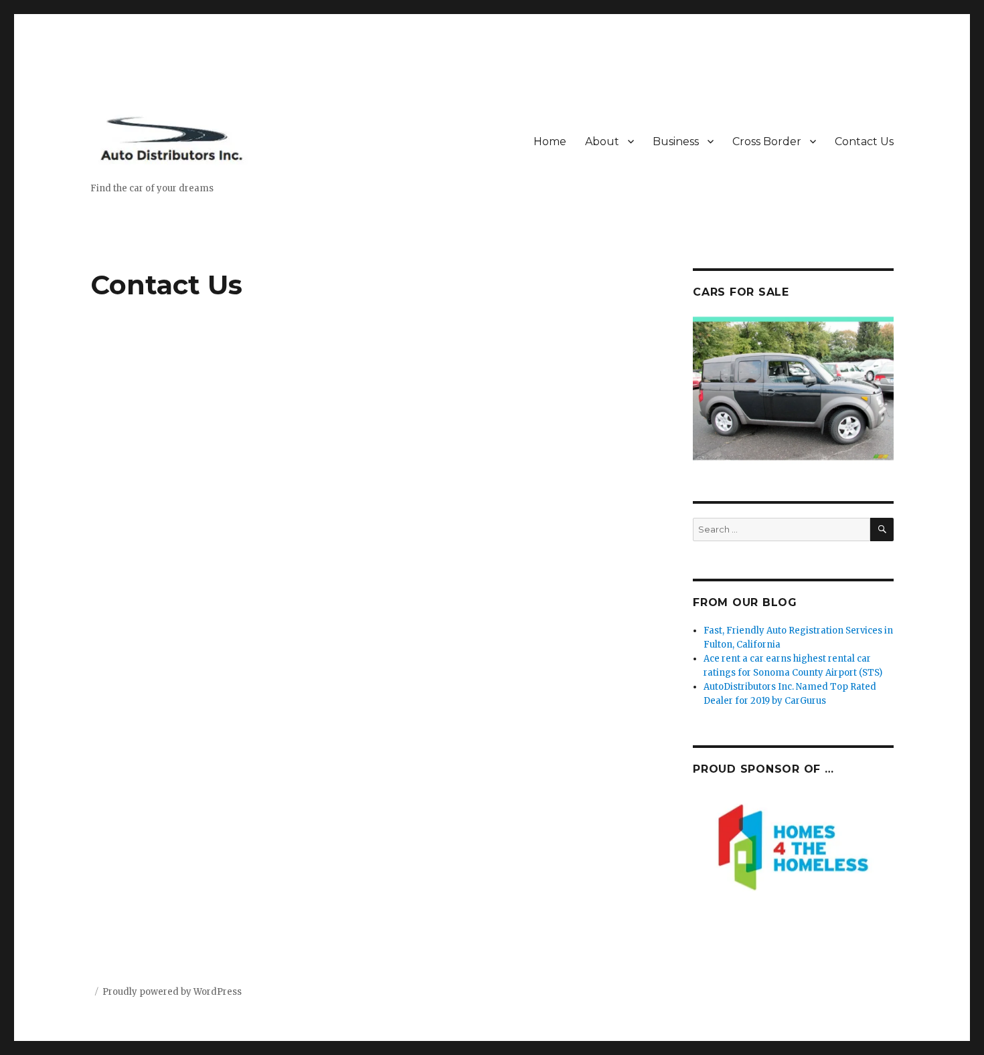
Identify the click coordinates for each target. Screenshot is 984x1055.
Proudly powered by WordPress (172, 991)
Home (550, 141)
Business (676, 141)
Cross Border (766, 141)
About (602, 141)
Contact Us (864, 141)
